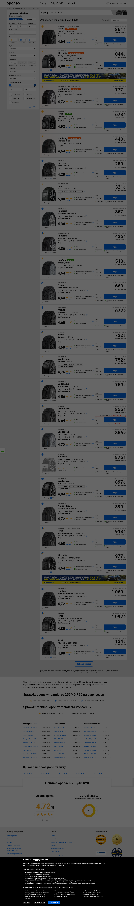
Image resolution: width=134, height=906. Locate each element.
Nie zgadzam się (39, 902)
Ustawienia (26, 902)
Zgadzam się (54, 903)
